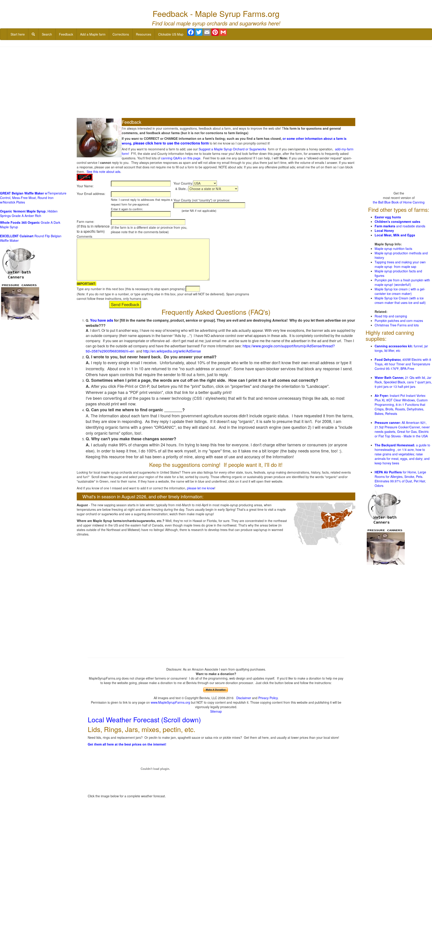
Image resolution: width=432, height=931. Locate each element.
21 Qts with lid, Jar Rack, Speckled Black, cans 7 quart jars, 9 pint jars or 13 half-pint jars (403, 382)
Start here (18, 34)
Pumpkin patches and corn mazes (399, 320)
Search (47, 34)
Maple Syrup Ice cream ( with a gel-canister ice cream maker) (400, 291)
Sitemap (216, 711)
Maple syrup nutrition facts (393, 248)
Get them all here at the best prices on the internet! (127, 744)
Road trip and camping (391, 316)
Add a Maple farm (93, 34)
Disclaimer (243, 698)
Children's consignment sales (397, 221)
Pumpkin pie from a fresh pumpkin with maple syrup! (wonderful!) (402, 282)
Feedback (66, 34)
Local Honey (384, 230)
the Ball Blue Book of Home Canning (399, 202)
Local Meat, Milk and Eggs (395, 235)
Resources (143, 34)
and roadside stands (400, 226)
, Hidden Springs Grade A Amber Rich (29, 213)
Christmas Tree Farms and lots (397, 325)
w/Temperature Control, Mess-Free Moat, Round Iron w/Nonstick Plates (33, 197)
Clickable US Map (170, 34)
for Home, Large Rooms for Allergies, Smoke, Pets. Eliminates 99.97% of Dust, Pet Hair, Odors (400, 479)
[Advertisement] (216, 82)
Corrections (120, 34)
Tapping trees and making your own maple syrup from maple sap (400, 264)
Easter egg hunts (388, 217)
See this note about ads (103, 171)
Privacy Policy (268, 698)
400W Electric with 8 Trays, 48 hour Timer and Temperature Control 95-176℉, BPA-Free (403, 364)
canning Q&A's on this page (180, 158)
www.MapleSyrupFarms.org (170, 702)
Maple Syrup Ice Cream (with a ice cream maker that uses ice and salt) (400, 300)
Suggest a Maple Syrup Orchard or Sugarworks (232, 149)
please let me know (200, 488)
